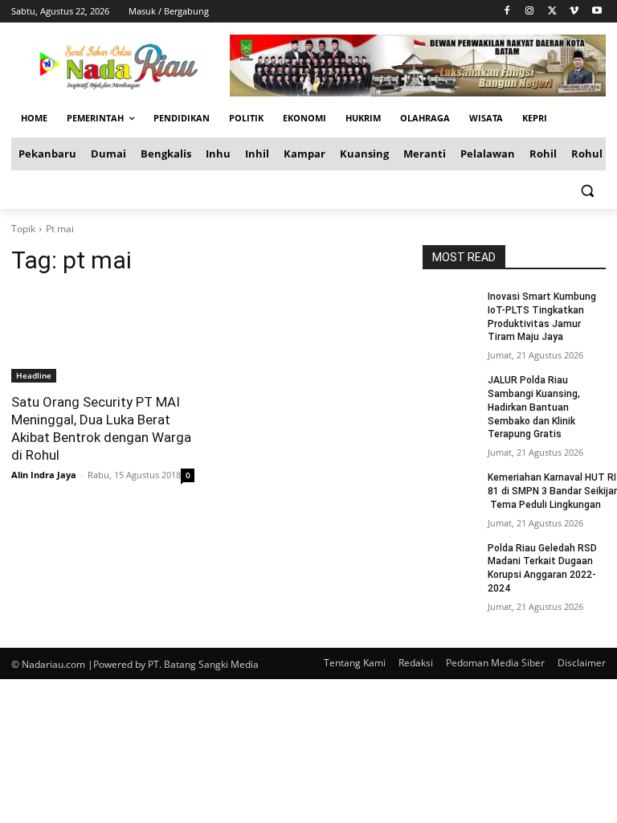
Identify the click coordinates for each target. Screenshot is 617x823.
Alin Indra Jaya (43, 475)
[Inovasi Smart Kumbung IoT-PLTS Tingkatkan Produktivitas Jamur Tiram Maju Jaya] (450, 309)
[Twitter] (552, 11)
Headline (33, 375)
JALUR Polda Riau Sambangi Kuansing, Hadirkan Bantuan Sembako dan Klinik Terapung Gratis (534, 407)
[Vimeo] (574, 11)
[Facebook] (507, 11)
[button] (587, 190)
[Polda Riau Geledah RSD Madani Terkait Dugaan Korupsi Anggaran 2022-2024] (450, 561)
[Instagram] (530, 11)
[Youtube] (596, 11)
